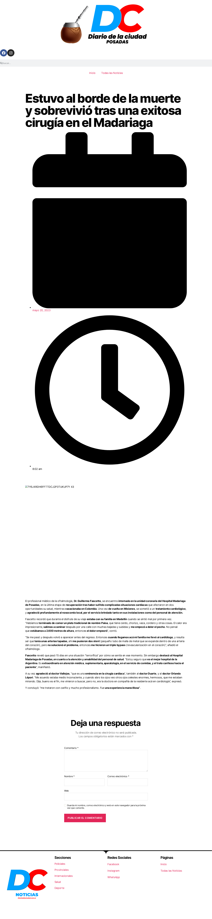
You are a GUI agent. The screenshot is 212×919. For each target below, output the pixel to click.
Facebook (113, 864)
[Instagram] (10, 52)
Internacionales (64, 875)
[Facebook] (3, 52)
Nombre (69, 776)
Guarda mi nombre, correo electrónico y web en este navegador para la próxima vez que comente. (106, 806)
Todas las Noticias (112, 72)
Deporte (59, 887)
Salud (58, 881)
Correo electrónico (118, 776)
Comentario (71, 748)
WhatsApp (113, 877)
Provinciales (62, 869)
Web (66, 790)
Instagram (113, 870)
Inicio (92, 72)
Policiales (60, 863)
